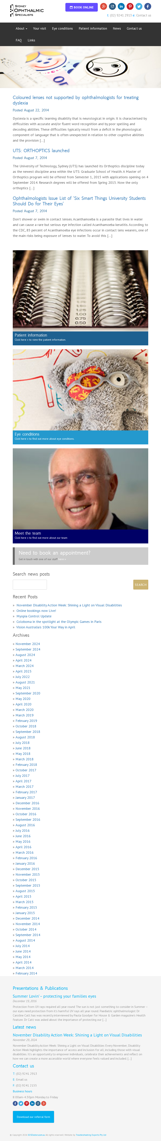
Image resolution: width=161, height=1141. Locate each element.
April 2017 (23, 781)
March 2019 (25, 715)
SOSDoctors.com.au (36, 1135)
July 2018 (23, 742)
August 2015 (25, 891)
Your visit (39, 28)
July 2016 (23, 830)
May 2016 (23, 841)
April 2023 (23, 671)
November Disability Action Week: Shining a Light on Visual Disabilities (69, 605)
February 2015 (26, 907)
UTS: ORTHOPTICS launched (41, 150)
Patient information (93, 28)
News (117, 28)
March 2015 (25, 902)
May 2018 (23, 753)
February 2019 (26, 720)
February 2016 (26, 858)
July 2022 (23, 676)
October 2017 (26, 770)
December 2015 (27, 869)
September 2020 (28, 693)
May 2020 (23, 698)
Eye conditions (62, 28)
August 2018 (25, 737)
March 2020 (25, 709)
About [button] (20, 28)
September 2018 (28, 731)
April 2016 (23, 847)
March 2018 (25, 759)
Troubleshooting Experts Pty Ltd (91, 1135)
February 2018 (26, 764)
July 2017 (23, 775)
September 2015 (28, 885)
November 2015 (28, 874)
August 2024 (25, 654)
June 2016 (23, 836)
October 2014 (26, 929)
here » (62, 559)
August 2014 (25, 940)
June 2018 (23, 748)
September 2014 (28, 935)
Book (83, 7)
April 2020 (23, 704)
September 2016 (28, 819)
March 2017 (25, 786)
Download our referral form (33, 1117)
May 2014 (23, 956)
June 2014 (23, 951)
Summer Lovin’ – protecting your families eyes (54, 996)
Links (31, 40)
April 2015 (23, 896)
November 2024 (28, 643)
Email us (21, 1079)
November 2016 (28, 808)
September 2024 (28, 649)
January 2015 (25, 913)
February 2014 (26, 973)
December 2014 (27, 918)
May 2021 (23, 687)
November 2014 (28, 924)
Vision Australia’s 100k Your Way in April (45, 627)
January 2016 (25, 863)
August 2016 (25, 825)
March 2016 (25, 852)
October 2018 (26, 726)
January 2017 (25, 797)
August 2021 (25, 682)
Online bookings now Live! (36, 610)
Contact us (143, 15)
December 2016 (27, 803)
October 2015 (26, 880)
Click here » (21, 339)
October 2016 (26, 814)
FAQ (19, 40)
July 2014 (23, 946)
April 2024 (23, 660)
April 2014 (23, 962)
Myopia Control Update (33, 616)
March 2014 (25, 967)
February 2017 (26, 792)
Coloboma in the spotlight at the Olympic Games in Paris (59, 621)
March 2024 (25, 665)
